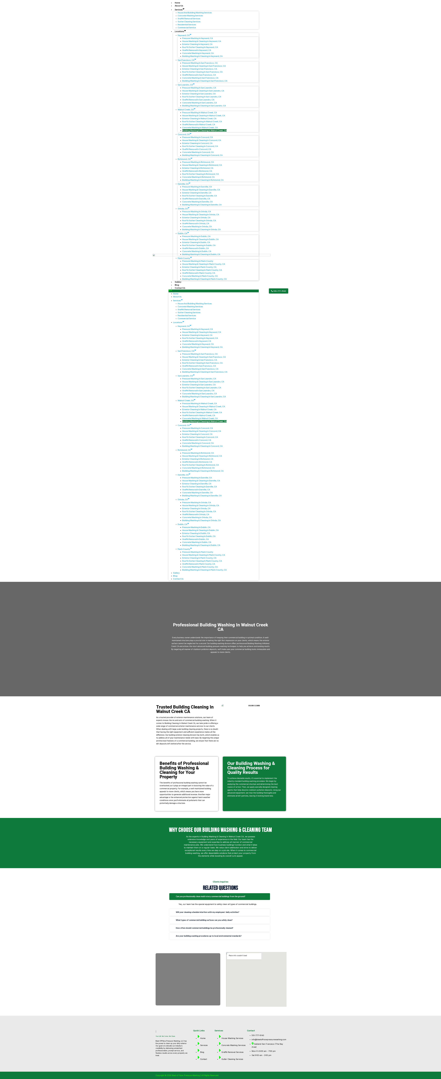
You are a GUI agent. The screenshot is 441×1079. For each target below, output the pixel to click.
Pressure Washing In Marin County (197, 261)
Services (179, 9)
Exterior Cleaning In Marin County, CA (199, 267)
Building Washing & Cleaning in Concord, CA (202, 155)
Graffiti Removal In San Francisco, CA (199, 75)
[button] (213, 291)
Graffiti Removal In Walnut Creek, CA (198, 124)
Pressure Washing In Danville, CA (197, 186)
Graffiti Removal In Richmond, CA (197, 171)
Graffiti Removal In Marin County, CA (198, 273)
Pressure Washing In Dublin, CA (196, 236)
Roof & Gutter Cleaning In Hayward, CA (200, 47)
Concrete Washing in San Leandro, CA (199, 102)
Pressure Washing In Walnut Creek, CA (199, 112)
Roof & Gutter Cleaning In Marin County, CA (202, 270)
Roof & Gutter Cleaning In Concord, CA (200, 146)
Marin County (184, 258)
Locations (179, 31)
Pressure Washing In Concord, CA (197, 137)
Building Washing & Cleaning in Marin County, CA (204, 279)
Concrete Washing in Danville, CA (197, 201)
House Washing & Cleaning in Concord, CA (201, 140)
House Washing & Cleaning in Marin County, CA (203, 264)
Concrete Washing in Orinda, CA (197, 226)
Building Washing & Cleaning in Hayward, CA (202, 56)
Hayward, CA (184, 35)
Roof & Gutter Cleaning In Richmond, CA (200, 174)
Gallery (178, 282)
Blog (177, 285)
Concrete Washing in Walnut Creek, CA (200, 127)
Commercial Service (187, 27)
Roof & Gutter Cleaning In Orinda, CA (199, 220)
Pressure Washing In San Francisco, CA (200, 63)
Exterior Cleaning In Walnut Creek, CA (199, 118)
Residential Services (187, 24)
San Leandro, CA (185, 84)
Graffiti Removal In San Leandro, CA (198, 99)
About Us (179, 5)
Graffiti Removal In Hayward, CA (196, 50)
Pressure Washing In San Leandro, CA (199, 87)
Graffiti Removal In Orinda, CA (195, 223)
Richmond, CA (184, 159)
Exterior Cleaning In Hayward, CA (197, 44)
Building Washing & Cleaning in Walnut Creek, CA (204, 130)
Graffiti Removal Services (189, 18)
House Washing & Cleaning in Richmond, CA (202, 165)
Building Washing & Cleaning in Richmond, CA (202, 180)
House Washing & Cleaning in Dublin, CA (200, 239)
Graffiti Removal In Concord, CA (196, 149)
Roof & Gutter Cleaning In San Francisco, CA (202, 72)
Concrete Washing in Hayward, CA (198, 53)
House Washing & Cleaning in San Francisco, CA (204, 66)
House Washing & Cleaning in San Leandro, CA (203, 90)
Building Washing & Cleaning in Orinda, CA (201, 229)
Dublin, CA (182, 233)
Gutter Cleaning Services (189, 21)
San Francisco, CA (186, 60)
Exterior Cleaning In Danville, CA (196, 192)
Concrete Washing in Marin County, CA (200, 276)
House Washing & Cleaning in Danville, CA (201, 189)
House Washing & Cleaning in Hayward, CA (201, 41)
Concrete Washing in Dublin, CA (196, 251)
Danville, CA (183, 183)
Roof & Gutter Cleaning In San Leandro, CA (201, 96)
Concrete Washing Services (190, 15)
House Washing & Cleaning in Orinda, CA (200, 214)
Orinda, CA (183, 208)
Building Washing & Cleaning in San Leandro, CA (204, 105)
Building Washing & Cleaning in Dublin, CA (201, 254)
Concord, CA (184, 134)
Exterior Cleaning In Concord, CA (197, 143)
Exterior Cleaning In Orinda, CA (196, 217)
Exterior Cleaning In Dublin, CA (196, 242)
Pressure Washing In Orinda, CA (196, 211)
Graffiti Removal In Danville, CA (196, 198)
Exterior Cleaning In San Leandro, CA (199, 93)
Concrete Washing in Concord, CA (198, 152)
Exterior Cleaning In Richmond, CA (197, 168)
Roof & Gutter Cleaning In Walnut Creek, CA (202, 121)
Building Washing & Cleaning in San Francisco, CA (204, 81)
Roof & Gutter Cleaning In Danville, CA (199, 195)
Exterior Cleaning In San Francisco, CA (199, 69)
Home (177, 2)
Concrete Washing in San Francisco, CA (200, 78)
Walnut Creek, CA (186, 109)
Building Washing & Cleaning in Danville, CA (202, 204)
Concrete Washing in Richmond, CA (198, 177)
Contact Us (180, 288)
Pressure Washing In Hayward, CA (197, 38)
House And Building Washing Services (195, 12)
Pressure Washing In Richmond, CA (198, 162)
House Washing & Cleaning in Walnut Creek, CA (203, 115)
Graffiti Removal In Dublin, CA (195, 248)
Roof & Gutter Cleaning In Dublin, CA (198, 245)
